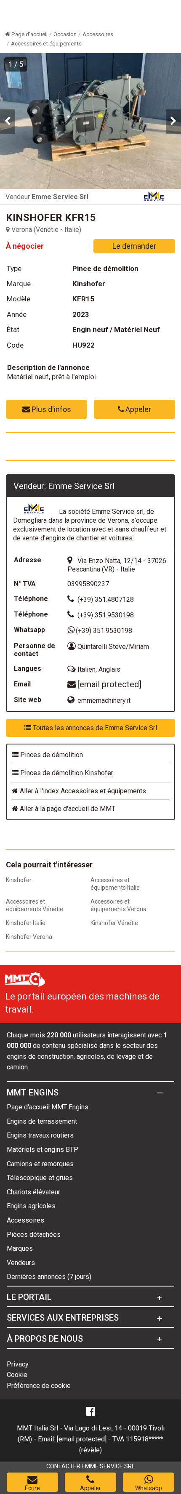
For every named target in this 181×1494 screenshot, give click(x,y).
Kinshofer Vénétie (114, 923)
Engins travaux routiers (40, 1135)
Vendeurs (21, 1263)
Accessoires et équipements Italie (115, 884)
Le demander (134, 246)
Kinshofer (19, 880)
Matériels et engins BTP (42, 1150)
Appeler (137, 409)
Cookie (17, 1375)
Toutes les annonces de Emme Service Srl (94, 728)
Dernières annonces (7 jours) (49, 1277)
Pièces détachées (34, 1235)
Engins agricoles (31, 1206)
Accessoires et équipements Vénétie (34, 905)
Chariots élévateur (33, 1192)
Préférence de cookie (39, 1386)
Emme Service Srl (60, 197)
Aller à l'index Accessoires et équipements (82, 791)
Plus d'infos (50, 409)
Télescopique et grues (40, 1178)
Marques (20, 1248)
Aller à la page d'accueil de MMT (66, 809)
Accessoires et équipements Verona (118, 905)
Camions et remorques (40, 1164)
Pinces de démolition (51, 755)
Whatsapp (148, 1488)
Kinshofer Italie (25, 923)
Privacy (18, 1364)
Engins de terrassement (42, 1121)
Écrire (32, 1488)
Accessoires (25, 1220)
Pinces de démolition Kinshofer (66, 773)
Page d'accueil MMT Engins (47, 1107)
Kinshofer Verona (29, 936)
